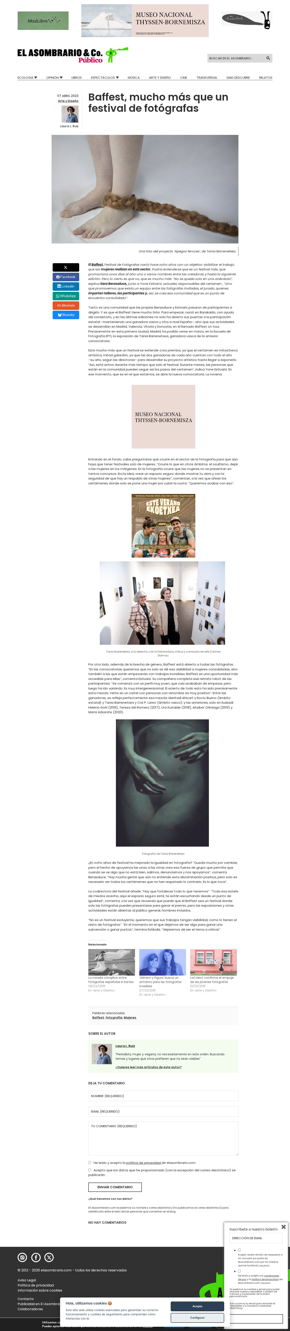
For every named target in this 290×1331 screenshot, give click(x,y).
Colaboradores (30, 1309)
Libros (77, 77)
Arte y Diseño (160, 77)
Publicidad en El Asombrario (41, 1304)
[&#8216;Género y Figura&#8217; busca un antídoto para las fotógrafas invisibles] (162, 962)
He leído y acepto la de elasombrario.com (144, 1162)
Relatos (265, 77)
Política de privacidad (36, 1285)
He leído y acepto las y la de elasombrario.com (260, 1279)
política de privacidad (144, 1162)
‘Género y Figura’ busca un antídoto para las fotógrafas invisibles (160, 982)
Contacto (26, 1298)
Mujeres (130, 1017)
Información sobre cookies (40, 1290)
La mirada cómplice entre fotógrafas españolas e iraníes (111, 980)
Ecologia (25, 77)
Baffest (97, 264)
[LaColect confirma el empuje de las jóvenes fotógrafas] (213, 962)
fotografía (114, 1017)
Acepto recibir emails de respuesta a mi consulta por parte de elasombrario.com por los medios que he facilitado (260, 1260)
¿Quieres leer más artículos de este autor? (148, 1067)
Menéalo (68, 305)
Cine (183, 77)
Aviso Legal (27, 1280)
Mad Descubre (238, 77)
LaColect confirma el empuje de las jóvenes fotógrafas (212, 980)
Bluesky (68, 315)
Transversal (207, 77)
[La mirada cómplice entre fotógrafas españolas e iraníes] (111, 962)
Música (134, 77)
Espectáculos (103, 77)
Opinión (52, 77)
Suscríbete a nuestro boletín (253, 1229)
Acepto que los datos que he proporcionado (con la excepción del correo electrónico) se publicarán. (162, 1172)
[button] (73, 55)
